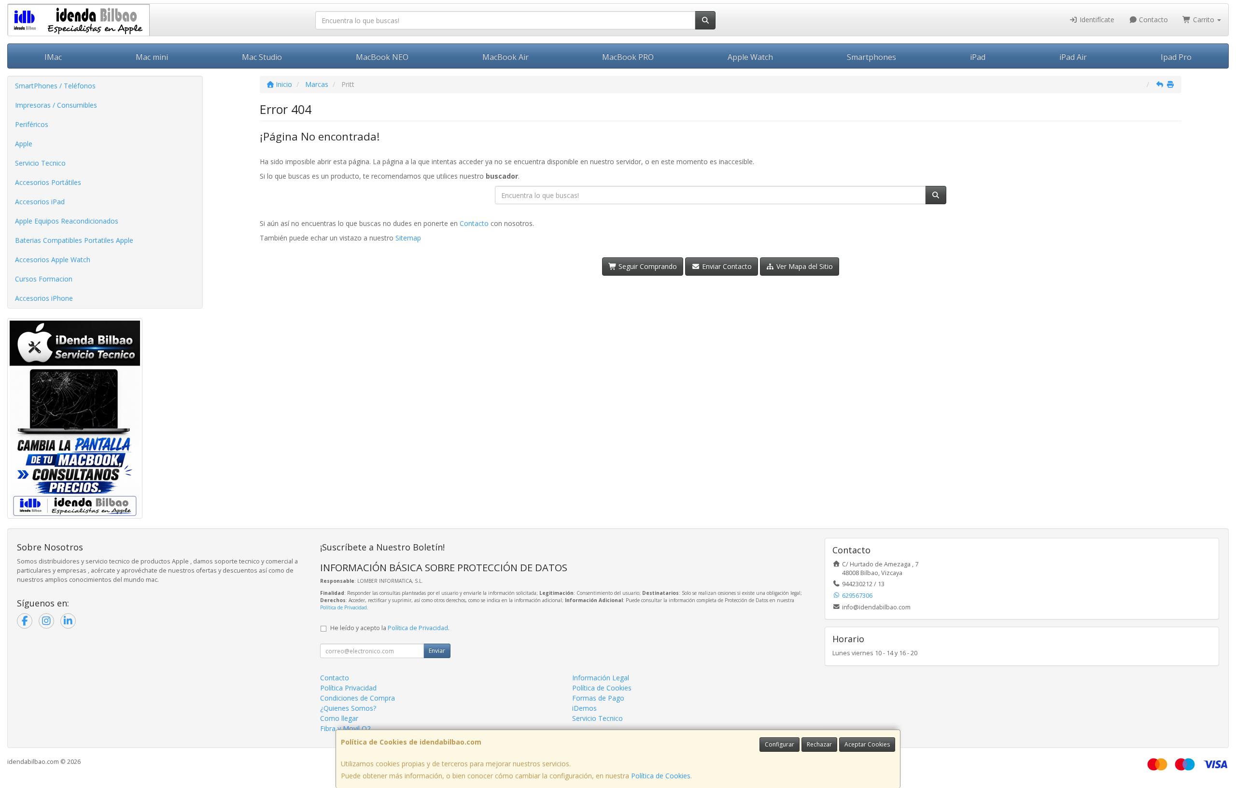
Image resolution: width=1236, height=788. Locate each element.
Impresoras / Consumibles (56, 105)
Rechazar (819, 744)
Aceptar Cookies (867, 744)
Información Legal (600, 677)
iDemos (584, 708)
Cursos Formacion (43, 278)
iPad (977, 57)
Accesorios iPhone (44, 298)
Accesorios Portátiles (48, 182)
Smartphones (871, 57)
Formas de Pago (598, 698)
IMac (53, 57)
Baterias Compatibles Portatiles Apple (74, 240)
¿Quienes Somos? (348, 708)
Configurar (779, 744)
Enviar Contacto (726, 266)
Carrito (1203, 19)
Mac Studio (262, 57)
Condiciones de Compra (357, 698)
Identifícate (1096, 19)
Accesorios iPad (40, 201)
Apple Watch (750, 57)
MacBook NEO (382, 57)
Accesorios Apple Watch (52, 259)
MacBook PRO (628, 57)
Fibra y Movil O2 (345, 728)
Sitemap (408, 237)
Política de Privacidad (343, 607)
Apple (23, 143)
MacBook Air (505, 57)
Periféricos (31, 124)
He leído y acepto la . (389, 628)
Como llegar (339, 718)
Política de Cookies (660, 775)
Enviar (437, 651)
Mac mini (152, 57)
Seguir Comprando (647, 266)
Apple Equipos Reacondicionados (66, 220)
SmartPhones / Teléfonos (55, 85)
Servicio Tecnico (40, 163)
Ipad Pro (1176, 57)
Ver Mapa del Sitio (803, 266)
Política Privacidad (348, 687)
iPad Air (1073, 57)
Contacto (1152, 19)
